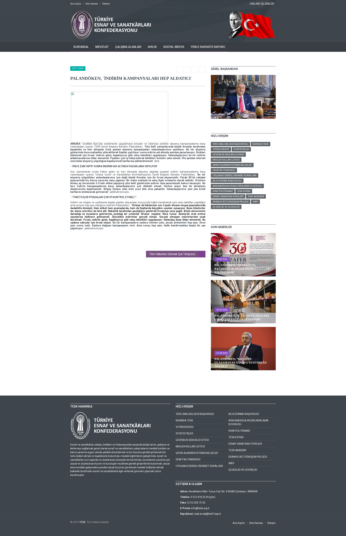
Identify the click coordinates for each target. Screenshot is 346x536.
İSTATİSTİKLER (241, 149)
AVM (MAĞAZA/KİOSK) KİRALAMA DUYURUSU (237, 186)
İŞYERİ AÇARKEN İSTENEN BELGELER (232, 165)
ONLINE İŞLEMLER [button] (262, 3)
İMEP (255, 201)
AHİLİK (152, 47)
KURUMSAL (81, 47)
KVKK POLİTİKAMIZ (223, 191)
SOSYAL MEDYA (173, 47)
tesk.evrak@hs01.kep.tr (207, 513)
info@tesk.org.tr (200, 508)
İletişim (106, 3)
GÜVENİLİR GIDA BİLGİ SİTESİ (228, 154)
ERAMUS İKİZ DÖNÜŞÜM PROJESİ (231, 201)
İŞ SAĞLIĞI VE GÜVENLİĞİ (226, 206)
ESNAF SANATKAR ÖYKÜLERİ (228, 196)
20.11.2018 (77, 68)
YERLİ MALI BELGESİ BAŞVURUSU (230, 144)
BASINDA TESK (261, 144)
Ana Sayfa (75, 3)
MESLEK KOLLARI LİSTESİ (226, 159)
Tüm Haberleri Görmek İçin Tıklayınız (172, 254)
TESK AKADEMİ (256, 196)
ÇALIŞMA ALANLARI (128, 47)
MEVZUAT (102, 47)
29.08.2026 (222, 259)
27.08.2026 (222, 353)
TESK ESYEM (243, 191)
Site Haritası (91, 3)
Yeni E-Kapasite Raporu (208, 47)
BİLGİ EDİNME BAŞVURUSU (227, 180)
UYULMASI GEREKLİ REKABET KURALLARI (234, 175)
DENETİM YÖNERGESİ (224, 170)
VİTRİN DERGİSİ (221, 149)
